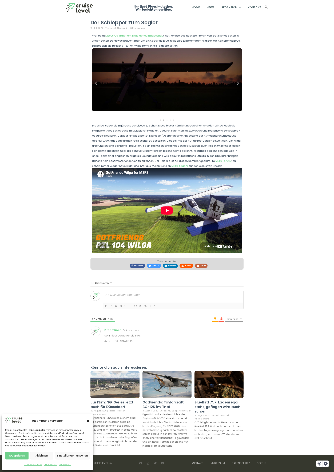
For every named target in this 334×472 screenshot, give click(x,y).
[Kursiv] (111, 306)
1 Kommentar (184, 410)
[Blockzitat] (135, 306)
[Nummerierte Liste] (125, 306)
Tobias (112, 410)
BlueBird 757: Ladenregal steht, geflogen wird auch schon (217, 407)
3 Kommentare (138, 28)
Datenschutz (50, 464)
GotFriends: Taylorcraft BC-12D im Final (163, 404)
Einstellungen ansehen (72, 455)
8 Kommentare (201, 418)
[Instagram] (147, 463)
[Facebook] (140, 463)
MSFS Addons (180, 166)
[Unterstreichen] (116, 306)
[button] (88, 421)
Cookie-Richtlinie (33, 464)
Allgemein (122, 28)
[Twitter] (155, 463)
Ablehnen (41, 455)
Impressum (65, 464)
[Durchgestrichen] (120, 306)
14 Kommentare (98, 414)
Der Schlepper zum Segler (124, 22)
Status (261, 463)
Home (196, 7)
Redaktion (229, 7)
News (210, 7)
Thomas (110, 28)
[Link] (145, 306)
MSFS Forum (223, 161)
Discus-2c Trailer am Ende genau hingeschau (134, 35)
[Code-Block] (140, 306)
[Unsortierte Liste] (130, 306)
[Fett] (106, 306)
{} (150, 305)
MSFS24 (121, 411)
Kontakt (254, 7)
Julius (163, 410)
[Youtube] (162, 463)
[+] (155, 305)
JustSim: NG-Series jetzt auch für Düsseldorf (111, 404)
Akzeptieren (17, 455)
